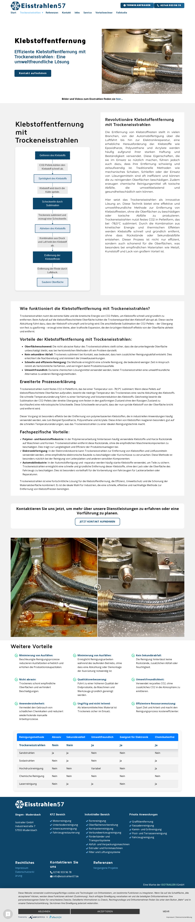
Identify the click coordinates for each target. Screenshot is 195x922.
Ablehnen (44, 911)
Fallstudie (121, 12)
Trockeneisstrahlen (30, 12)
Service (87, 12)
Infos (77, 12)
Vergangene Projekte (105, 868)
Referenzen (52, 12)
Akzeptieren (105, 911)
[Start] (38, 6)
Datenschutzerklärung (184, 917)
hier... (119, 99)
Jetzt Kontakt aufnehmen (97, 521)
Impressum (170, 917)
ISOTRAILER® (169, 884)
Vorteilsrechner (104, 12)
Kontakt (66, 12)
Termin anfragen (138, 5)
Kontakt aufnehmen (33, 73)
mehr (166, 911)
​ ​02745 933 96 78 (170, 5)
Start (13, 12)
